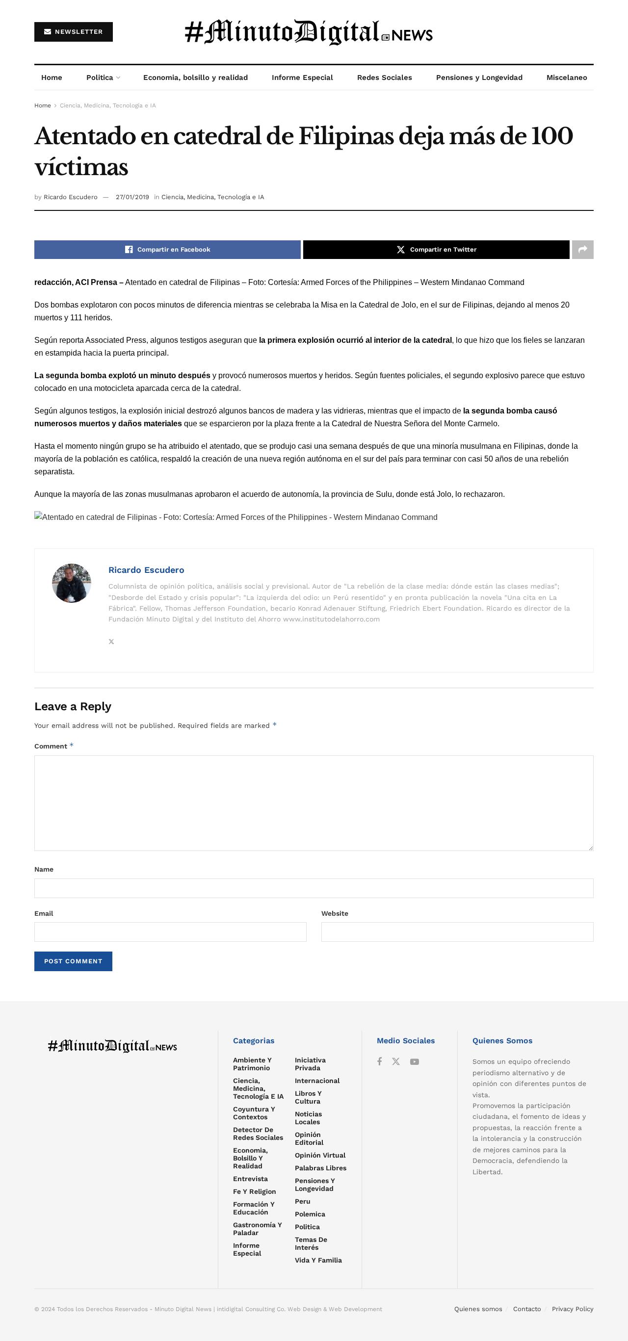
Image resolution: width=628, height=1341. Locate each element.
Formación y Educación (254, 1208)
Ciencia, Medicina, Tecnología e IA (108, 105)
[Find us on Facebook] (379, 1062)
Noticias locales (308, 1118)
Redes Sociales (384, 77)
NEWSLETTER (77, 31)
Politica (99, 77)
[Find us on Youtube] (414, 1062)
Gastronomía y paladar (257, 1229)
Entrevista (250, 1179)
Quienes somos (478, 1309)
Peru (303, 1201)
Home (51, 77)
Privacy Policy (573, 1309)
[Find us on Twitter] (396, 1062)
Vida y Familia (318, 1260)
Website (334, 913)
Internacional (317, 1080)
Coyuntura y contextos (254, 1113)
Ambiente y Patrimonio (252, 1064)
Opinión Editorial (309, 1138)
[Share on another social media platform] (583, 249)
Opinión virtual (320, 1155)
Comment (54, 745)
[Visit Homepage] (314, 32)
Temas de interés (311, 1243)
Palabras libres (320, 1168)
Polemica (310, 1214)
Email (43, 913)
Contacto (527, 1309)
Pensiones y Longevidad (479, 77)
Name (43, 869)
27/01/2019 (132, 197)
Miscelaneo (567, 77)
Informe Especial (302, 77)
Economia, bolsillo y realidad (195, 77)
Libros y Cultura (308, 1097)
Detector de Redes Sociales (258, 1133)
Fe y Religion (254, 1191)
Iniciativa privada (310, 1064)
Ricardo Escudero (71, 197)
